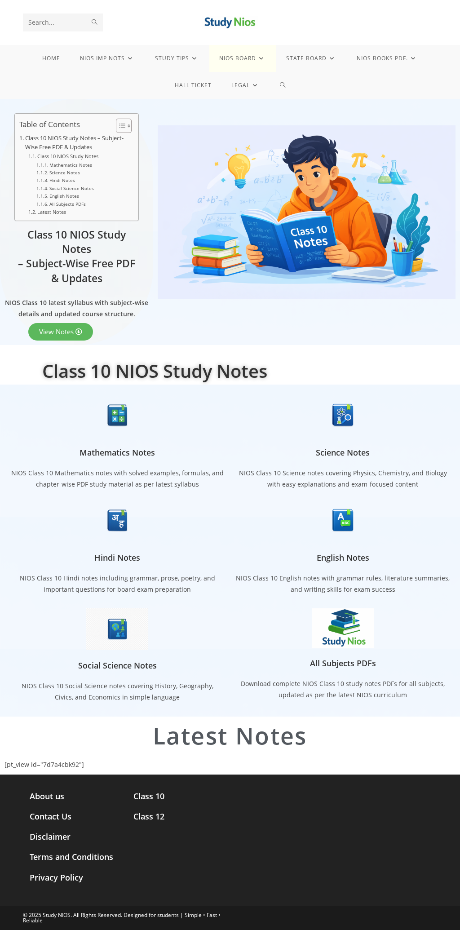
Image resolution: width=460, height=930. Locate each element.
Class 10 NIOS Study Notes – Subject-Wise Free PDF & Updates (74, 142)
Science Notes (64, 172)
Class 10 (148, 796)
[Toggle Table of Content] (119, 125)
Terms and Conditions (71, 856)
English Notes (64, 196)
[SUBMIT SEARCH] (94, 22)
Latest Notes (51, 211)
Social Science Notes (71, 188)
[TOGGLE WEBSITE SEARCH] (283, 85)
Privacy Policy (56, 877)
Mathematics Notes (70, 165)
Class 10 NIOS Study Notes (67, 156)
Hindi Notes (62, 180)
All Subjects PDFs (67, 204)
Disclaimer (50, 836)
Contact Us (50, 816)
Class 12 (148, 816)
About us (47, 796)
